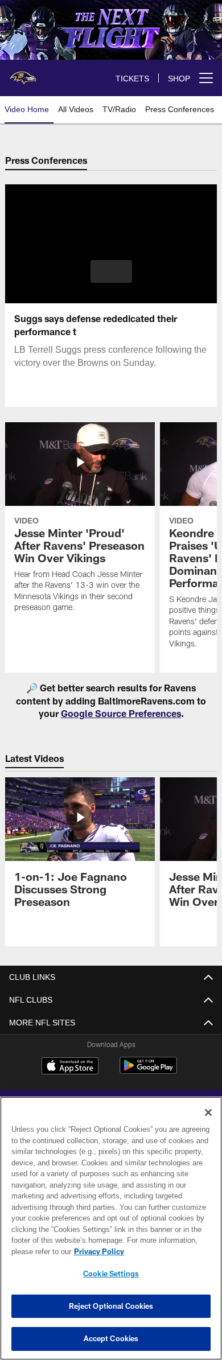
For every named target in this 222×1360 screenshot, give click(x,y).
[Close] (208, 1112)
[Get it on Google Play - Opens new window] (148, 1071)
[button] (111, 271)
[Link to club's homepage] (22, 73)
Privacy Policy (97, 1251)
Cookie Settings (111, 1273)
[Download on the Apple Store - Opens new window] (70, 1067)
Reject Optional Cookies (111, 1305)
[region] (111, 1228)
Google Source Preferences (121, 713)
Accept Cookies (111, 1338)
